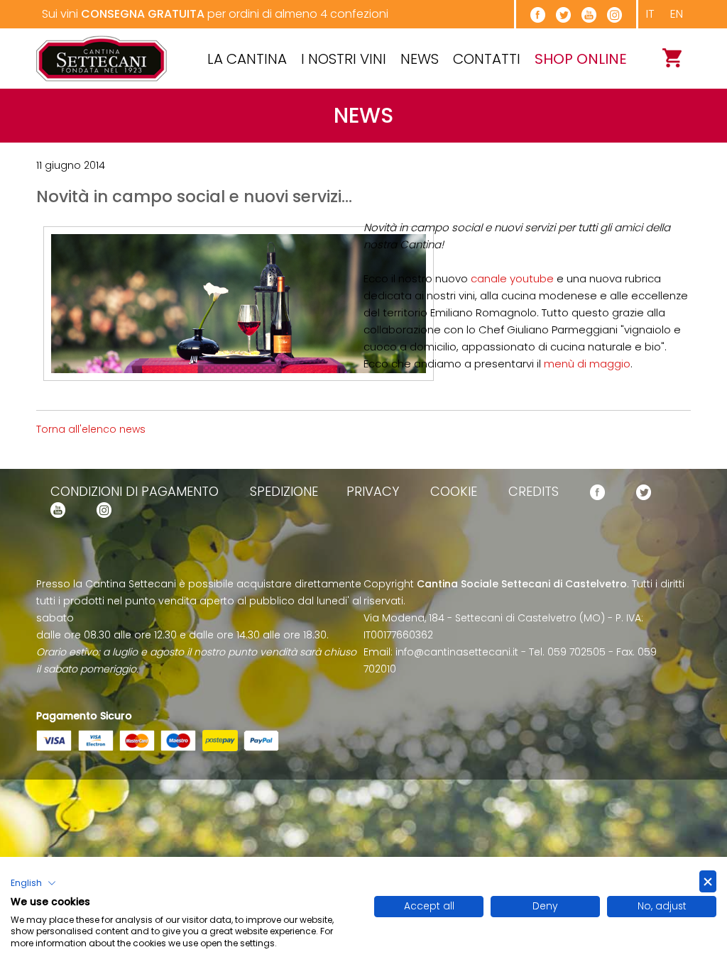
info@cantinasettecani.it (456, 652)
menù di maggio (587, 363)
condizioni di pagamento (134, 491)
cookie (453, 491)
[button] (33, 883)
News (419, 59)
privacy (372, 491)
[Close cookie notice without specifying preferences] (707, 881)
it (650, 14)
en (676, 14)
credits (533, 491)
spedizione (284, 491)
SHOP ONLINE (581, 59)
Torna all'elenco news (91, 429)
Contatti (486, 59)
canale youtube (512, 278)
